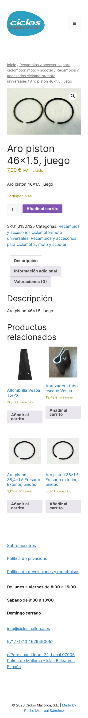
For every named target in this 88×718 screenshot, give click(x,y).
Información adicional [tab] (35, 271)
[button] (73, 96)
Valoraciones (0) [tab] (30, 281)
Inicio (11, 65)
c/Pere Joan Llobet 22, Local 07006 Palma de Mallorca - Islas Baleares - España (41, 660)
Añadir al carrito (42, 208)
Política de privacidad (27, 558)
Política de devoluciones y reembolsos (43, 571)
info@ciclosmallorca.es (28, 628)
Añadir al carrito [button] (20, 416)
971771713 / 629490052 (30, 641)
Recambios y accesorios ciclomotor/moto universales (43, 76)
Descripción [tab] (26, 260)
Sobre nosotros (21, 545)
